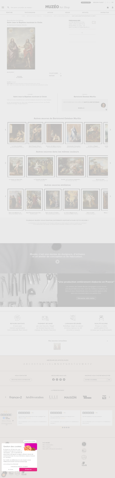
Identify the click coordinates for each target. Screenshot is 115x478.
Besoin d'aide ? (98, 2)
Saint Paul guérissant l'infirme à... (34, 213)
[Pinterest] (61, 380)
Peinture (9, 12)
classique (32, 99)
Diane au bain (90, 213)
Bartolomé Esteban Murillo (62, 16)
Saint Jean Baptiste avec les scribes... (15, 213)
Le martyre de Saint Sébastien (16, 180)
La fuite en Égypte (93, 147)
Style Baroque (47, 16)
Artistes (85, 12)
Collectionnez (53, 73)
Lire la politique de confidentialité (10, 464)
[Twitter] (64, 380)
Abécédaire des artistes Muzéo (57, 360)
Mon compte (47, 447)
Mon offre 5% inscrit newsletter (52, 449)
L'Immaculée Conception (74, 147)
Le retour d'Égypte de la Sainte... (71, 213)
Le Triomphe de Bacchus (40, 180)
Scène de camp (100, 180)
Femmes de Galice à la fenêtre (54, 147)
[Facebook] (54, 380)
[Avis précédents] (16, 418)
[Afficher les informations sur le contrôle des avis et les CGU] (13, 420)
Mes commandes (48, 445)
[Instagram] (57, 380)
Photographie (30, 12)
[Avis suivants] (113, 418)
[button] (3, 475)
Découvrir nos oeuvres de (81, 105)
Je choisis (10, 469)
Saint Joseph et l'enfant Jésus (53, 213)
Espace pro (86, 2)
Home (23, 16)
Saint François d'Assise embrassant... (35, 147)
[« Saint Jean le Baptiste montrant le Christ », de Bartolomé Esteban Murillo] (57, 346)
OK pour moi (28, 469)
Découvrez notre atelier (86, 298)
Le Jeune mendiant (17, 147)
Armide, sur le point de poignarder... (71, 180)
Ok (109, 379)
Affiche (50, 12)
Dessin (67, 12)
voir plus (28, 418)
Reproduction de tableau (34, 16)
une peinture (19, 99)
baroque (49, 99)
